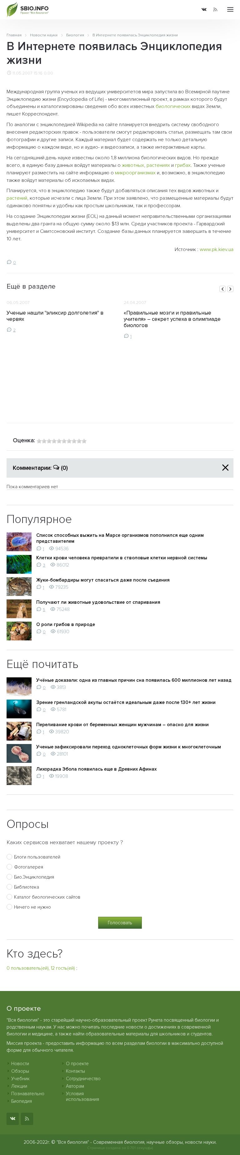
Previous (222, 289)
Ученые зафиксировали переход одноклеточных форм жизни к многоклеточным (128, 747)
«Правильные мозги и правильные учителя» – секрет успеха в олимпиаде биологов (172, 319)
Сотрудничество (83, 1078)
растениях (158, 165)
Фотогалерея (28, 867)
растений (17, 198)
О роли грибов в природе (65, 624)
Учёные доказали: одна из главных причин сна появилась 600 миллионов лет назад (134, 680)
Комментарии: (40, 468)
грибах (183, 165)
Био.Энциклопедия (34, 877)
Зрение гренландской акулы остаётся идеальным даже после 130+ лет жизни (126, 702)
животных (133, 165)
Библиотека (26, 887)
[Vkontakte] (204, 10)
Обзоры (20, 1071)
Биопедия (21, 1101)
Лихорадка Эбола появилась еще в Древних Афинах (96, 769)
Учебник (20, 1078)
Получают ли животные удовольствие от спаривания (98, 602)
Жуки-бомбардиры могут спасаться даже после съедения (103, 580)
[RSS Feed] (215, 10)
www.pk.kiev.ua (216, 249)
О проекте (77, 1063)
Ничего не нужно (32, 907)
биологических (173, 106)
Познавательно (27, 1093)
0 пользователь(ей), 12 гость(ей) (41, 968)
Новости (20, 1063)
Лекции (19, 1086)
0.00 (48, 73)
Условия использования (82, 1096)
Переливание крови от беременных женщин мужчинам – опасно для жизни (122, 724)
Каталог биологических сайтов (47, 897)
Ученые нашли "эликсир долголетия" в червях (55, 316)
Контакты (75, 1071)
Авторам (75, 1086)
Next (230, 289)
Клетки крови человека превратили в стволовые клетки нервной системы (121, 558)
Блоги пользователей (37, 857)
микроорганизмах (135, 173)
